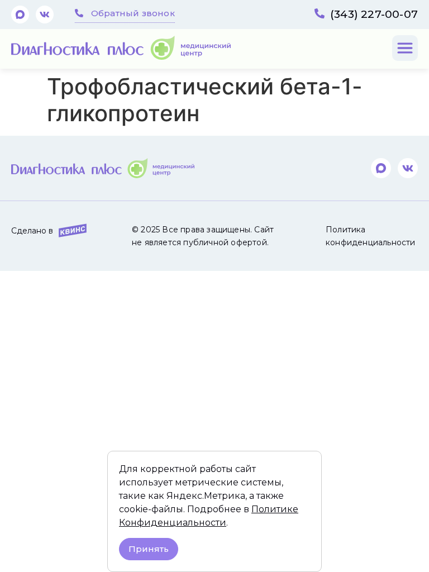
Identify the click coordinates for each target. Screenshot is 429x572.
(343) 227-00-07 (374, 14)
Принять (148, 549)
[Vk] (45, 14)
